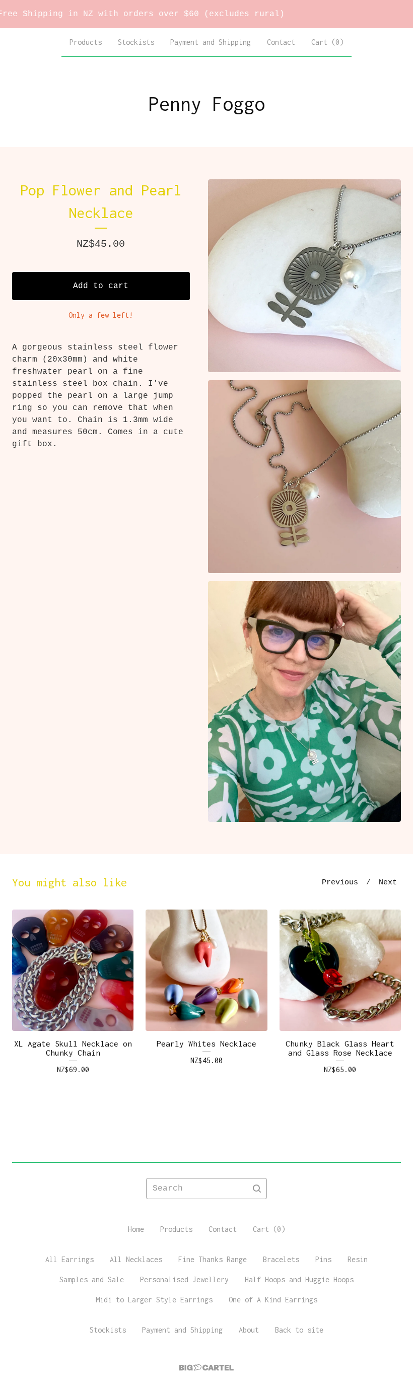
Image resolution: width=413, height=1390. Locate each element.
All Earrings (69, 1259)
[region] (206, 14)
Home (136, 1229)
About (249, 1330)
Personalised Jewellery (184, 1279)
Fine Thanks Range (212, 1259)
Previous (340, 882)
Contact (281, 42)
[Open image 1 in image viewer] (304, 275)
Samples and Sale (91, 1279)
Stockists (136, 42)
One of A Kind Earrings (273, 1299)
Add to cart (100, 286)
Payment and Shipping (210, 42)
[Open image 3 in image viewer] (304, 701)
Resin (358, 1259)
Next (388, 882)
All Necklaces (136, 1259)
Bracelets (281, 1259)
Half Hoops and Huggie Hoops (299, 1279)
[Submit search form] (257, 1189)
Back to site (299, 1330)
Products (86, 42)
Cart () (327, 42)
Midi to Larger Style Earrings (154, 1299)
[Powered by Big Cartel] (206, 1367)
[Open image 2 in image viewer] (304, 476)
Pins (323, 1259)
